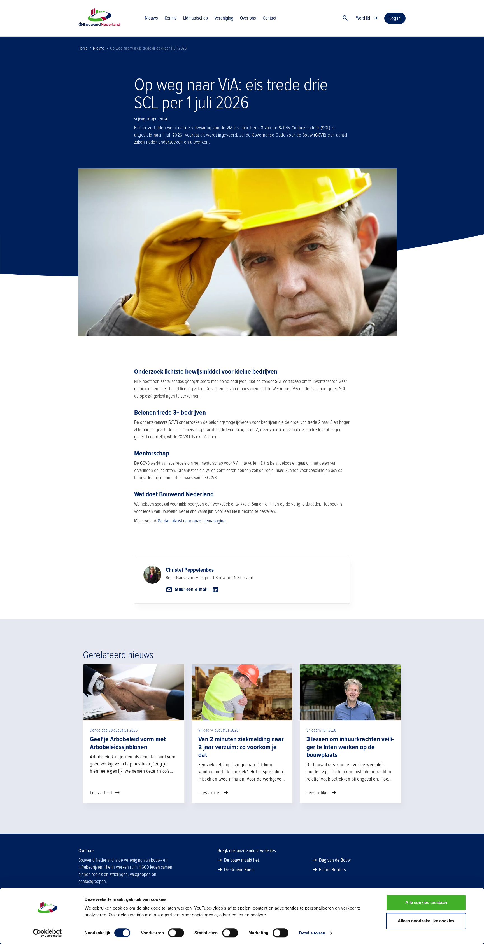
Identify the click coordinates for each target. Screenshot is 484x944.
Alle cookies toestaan (426, 902)
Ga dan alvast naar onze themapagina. (192, 521)
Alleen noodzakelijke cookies (426, 921)
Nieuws (99, 48)
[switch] (176, 932)
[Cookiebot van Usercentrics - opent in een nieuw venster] (47, 933)
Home (83, 48)
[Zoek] (345, 18)
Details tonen (312, 933)
